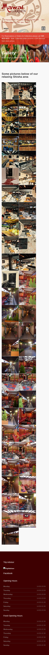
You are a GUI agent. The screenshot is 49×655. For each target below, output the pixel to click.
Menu (6, 28)
